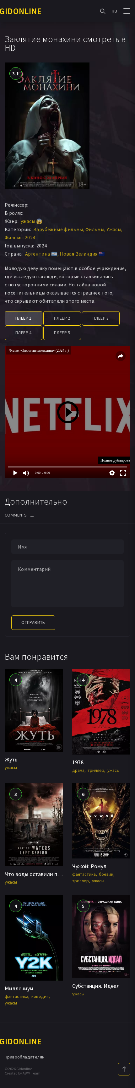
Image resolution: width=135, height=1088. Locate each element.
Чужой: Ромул (89, 866)
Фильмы (94, 229)
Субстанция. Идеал (96, 985)
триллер (96, 770)
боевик (106, 874)
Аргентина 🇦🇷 (41, 254)
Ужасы (113, 229)
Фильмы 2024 (20, 237)
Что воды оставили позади (39, 874)
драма (78, 770)
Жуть (11, 759)
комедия (40, 996)
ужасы (11, 767)
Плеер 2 (62, 318)
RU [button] (114, 11)
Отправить (33, 622)
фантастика (84, 874)
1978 (78, 762)
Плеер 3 (101, 318)
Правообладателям (25, 1057)
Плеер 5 (62, 332)
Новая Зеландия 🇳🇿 (82, 254)
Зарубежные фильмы (58, 229)
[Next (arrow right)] (124, 544)
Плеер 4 (23, 332)
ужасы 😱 (32, 221)
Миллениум (19, 988)
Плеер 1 (23, 318)
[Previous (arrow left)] (11, 544)
